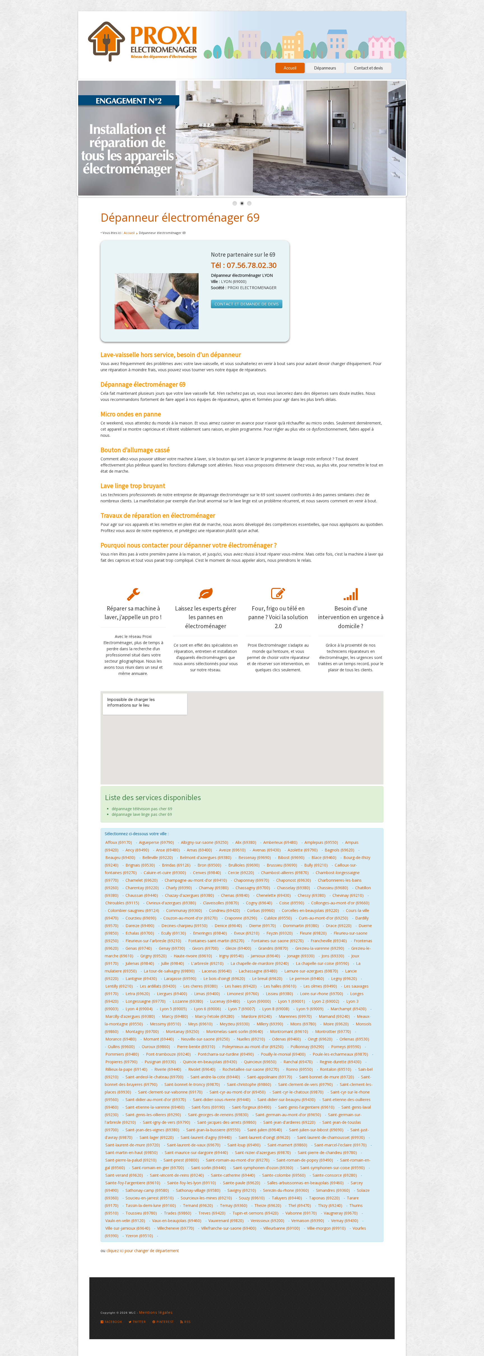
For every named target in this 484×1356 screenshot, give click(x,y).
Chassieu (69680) (332, 887)
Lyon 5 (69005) (173, 1008)
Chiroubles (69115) (122, 902)
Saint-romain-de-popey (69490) (304, 1160)
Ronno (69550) (299, 1069)
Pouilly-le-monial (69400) (283, 1054)
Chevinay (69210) (348, 895)
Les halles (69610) (280, 986)
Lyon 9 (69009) (310, 1008)
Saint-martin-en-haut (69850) (131, 1152)
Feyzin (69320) (279, 933)
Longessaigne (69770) (145, 1001)
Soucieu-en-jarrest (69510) (149, 1198)
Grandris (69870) (273, 948)
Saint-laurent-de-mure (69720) (132, 1145)
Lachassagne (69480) (258, 971)
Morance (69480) (120, 1039)
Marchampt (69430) (348, 1008)
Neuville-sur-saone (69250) (205, 1039)
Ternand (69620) (198, 1205)
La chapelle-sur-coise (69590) (322, 963)
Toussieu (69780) (141, 1213)
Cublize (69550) (278, 918)
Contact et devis (368, 68)
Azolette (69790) (303, 850)
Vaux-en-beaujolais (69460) (176, 1220)
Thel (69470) (299, 1205)
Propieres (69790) (121, 1061)
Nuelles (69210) (251, 1039)
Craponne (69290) (241, 918)
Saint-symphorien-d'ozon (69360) (263, 1167)
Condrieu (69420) (224, 910)
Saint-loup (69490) (243, 1145)
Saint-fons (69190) (208, 1107)
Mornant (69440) (158, 1039)
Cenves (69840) (207, 872)
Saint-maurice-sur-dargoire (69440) (196, 1152)
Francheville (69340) (329, 940)
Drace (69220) (339, 925)
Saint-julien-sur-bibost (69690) (316, 1129)
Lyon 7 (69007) (241, 1008)
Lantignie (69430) (141, 978)
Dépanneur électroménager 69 (180, 217)
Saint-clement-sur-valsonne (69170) (170, 1092)
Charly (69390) (179, 887)
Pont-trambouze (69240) (168, 1054)
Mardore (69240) (256, 1016)
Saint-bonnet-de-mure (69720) (326, 1076)
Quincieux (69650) (260, 1061)
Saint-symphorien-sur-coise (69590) (332, 1167)
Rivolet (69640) (201, 1069)
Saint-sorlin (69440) (208, 1167)
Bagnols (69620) (339, 850)
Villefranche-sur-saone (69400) (228, 1228)
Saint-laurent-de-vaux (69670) (193, 1145)
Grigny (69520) (153, 955)
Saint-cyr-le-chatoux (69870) (298, 1092)
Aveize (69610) (232, 850)
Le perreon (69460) (306, 978)
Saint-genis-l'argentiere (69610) (306, 1107)
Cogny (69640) (259, 902)
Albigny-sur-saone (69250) (204, 842)
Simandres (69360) (333, 1190)
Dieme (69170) (262, 925)
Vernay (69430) (344, 1220)
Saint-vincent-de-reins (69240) (177, 1175)
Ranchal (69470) (298, 1061)
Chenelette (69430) (273, 895)
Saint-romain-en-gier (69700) (158, 1167)
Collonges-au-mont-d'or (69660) (340, 902)
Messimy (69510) (165, 1024)
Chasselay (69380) (293, 887)
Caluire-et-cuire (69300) (165, 872)
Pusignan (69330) (160, 1061)
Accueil (290, 68)
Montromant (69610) (289, 1031)
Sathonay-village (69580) (198, 1190)
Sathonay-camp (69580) (147, 1190)
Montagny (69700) (142, 1031)
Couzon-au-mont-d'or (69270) (190, 918)
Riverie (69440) (167, 1069)
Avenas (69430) (267, 850)
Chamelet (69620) (141, 880)
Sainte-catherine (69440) (233, 1175)
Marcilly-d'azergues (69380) (130, 1016)
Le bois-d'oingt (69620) (224, 978)
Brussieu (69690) (282, 865)
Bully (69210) (316, 865)
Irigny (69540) (231, 955)
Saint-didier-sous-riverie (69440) (221, 1099)
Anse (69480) (168, 850)
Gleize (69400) (238, 948)
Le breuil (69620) (267, 978)
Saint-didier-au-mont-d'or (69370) (155, 1099)
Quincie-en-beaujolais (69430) (210, 1061)
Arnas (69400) (199, 850)
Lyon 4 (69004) (139, 1008)
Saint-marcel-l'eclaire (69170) (340, 1145)
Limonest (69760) (243, 993)
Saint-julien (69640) (264, 1129)
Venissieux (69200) (267, 1220)
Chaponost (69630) (293, 880)
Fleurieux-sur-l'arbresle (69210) (153, 940)
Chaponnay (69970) (251, 880)
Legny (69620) (344, 978)
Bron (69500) (209, 865)
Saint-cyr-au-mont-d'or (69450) (238, 1092)
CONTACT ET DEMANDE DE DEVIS (247, 304)
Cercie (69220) (241, 872)
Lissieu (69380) (279, 993)
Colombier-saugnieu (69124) (133, 910)
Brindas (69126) (176, 865)
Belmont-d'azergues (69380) (205, 857)
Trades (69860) (177, 1213)
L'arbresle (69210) (207, 963)
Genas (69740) (138, 948)
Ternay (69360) (233, 1205)
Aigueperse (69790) (156, 842)
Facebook (113, 1322)
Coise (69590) (291, 902)
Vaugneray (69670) (341, 1213)
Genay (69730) (172, 948)
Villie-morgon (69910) (326, 1228)
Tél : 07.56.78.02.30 (244, 265)
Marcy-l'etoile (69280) (214, 1016)
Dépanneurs (325, 68)
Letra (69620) (137, 993)
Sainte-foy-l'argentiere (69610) (132, 1182)
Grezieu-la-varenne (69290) (319, 948)
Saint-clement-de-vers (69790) (305, 1084)
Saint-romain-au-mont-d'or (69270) (237, 1160)
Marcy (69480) (175, 1016)
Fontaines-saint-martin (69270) (216, 940)
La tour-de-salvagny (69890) (169, 971)
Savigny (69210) (241, 1190)
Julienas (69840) (139, 963)
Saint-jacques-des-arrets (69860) (226, 1122)
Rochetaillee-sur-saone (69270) (250, 1069)
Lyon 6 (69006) (207, 1008)
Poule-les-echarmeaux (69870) (340, 1054)
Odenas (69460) (286, 1039)
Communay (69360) (184, 910)
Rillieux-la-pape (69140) (126, 1069)
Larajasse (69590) (180, 978)
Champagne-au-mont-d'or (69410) (196, 880)
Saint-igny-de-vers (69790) (166, 1122)
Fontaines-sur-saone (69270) (277, 940)
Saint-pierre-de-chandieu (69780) (327, 1152)
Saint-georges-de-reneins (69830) (218, 1114)
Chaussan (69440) (141, 895)
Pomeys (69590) (346, 1046)
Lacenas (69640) (217, 971)
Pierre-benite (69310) (196, 1046)
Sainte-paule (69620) (241, 1182)
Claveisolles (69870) (221, 902)
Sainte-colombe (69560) (284, 1175)
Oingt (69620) (320, 1039)
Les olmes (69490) (320, 986)
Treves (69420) (211, 1213)
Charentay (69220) (142, 887)
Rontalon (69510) (335, 1069)
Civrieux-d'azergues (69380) (171, 902)
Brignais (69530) (140, 865)
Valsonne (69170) (301, 1213)
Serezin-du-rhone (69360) (286, 1190)
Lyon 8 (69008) (275, 1008)
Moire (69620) (336, 1024)
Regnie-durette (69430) (340, 1061)
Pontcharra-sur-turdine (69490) (226, 1054)
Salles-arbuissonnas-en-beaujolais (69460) (305, 1182)
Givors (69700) (205, 948)
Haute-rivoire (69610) (193, 955)
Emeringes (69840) (210, 933)
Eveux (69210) (246, 933)
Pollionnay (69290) (307, 1046)
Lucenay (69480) (225, 1001)
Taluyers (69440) (287, 1198)
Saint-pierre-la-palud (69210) (131, 1160)
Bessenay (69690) (254, 857)
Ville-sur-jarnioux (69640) (127, 1228)
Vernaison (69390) (307, 1220)
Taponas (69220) (324, 1198)
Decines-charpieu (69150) (184, 925)
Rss (186, 1322)
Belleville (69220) (157, 857)
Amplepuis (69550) (321, 842)
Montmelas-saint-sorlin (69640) (234, 1031)
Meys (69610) (200, 1024)
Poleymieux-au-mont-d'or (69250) (252, 1046)
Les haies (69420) (241, 986)
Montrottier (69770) (333, 1031)
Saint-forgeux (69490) (251, 1107)
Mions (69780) (303, 1024)
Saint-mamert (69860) (287, 1145)
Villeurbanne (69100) (281, 1228)
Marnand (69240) (334, 1016)
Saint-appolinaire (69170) (269, 1076)
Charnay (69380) (214, 887)
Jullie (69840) (172, 963)
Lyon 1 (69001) (291, 1001)
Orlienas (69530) (354, 1039)
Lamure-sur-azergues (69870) (311, 971)
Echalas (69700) (139, 933)
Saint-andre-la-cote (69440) (215, 1076)
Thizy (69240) (330, 1205)
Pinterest (164, 1322)
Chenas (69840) (235, 895)
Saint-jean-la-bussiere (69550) (213, 1129)
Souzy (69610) (252, 1198)
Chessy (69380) (311, 895)
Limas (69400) (207, 993)
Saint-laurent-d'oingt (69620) (264, 1137)
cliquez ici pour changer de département (142, 1250)
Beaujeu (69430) (120, 857)
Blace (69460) (323, 857)
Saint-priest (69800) (181, 1160)
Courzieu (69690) (140, 918)
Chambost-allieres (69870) (285, 872)
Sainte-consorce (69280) (335, 1175)
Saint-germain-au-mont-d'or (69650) (288, 1114)
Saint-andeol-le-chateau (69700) (154, 1076)
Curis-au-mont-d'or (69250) (323, 918)
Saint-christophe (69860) (249, 1084)
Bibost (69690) (291, 857)
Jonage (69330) (301, 955)
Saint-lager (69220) (156, 1137)
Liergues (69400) (172, 993)
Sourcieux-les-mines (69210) (206, 1198)
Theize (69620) (267, 1205)
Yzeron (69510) (139, 1235)
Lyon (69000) (259, 1001)
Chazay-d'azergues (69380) (189, 895)
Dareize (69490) (139, 925)
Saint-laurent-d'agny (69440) (206, 1137)
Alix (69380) (245, 842)
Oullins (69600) (121, 1046)
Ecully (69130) (173, 933)
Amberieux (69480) (280, 842)
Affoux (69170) (118, 842)
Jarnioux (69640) (265, 955)
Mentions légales (156, 1312)
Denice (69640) (228, 925)
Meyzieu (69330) (235, 1024)
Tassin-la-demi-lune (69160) (150, 1205)
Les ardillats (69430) (158, 986)
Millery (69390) (270, 1024)
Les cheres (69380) (200, 986)
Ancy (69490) (137, 850)
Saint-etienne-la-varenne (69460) (155, 1107)
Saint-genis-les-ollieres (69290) (153, 1114)
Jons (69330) (333, 955)
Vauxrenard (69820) (226, 1220)
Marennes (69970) (295, 1016)
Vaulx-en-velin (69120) (125, 1220)
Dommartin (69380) (301, 925)
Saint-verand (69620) (124, 1175)
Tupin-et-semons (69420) (255, 1213)
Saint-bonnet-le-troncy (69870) (192, 1084)
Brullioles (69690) (244, 865)
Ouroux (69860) (156, 1046)
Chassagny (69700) (253, 887)
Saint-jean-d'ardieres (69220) (289, 1122)
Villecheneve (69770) (175, 1228)
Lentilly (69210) (119, 986)
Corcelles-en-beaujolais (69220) (310, 910)
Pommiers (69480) (122, 1054)
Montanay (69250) (182, 1031)
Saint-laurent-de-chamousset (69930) (331, 1137)
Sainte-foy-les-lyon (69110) (191, 1182)
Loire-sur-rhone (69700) (321, 993)
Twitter (139, 1322)
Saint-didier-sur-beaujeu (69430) (286, 1099)
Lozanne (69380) (188, 1001)
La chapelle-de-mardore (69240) (260, 963)
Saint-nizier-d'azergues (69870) (263, 1152)
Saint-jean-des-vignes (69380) (152, 1129)
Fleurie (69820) (313, 933)
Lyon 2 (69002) (325, 1001)
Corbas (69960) (261, 910)
